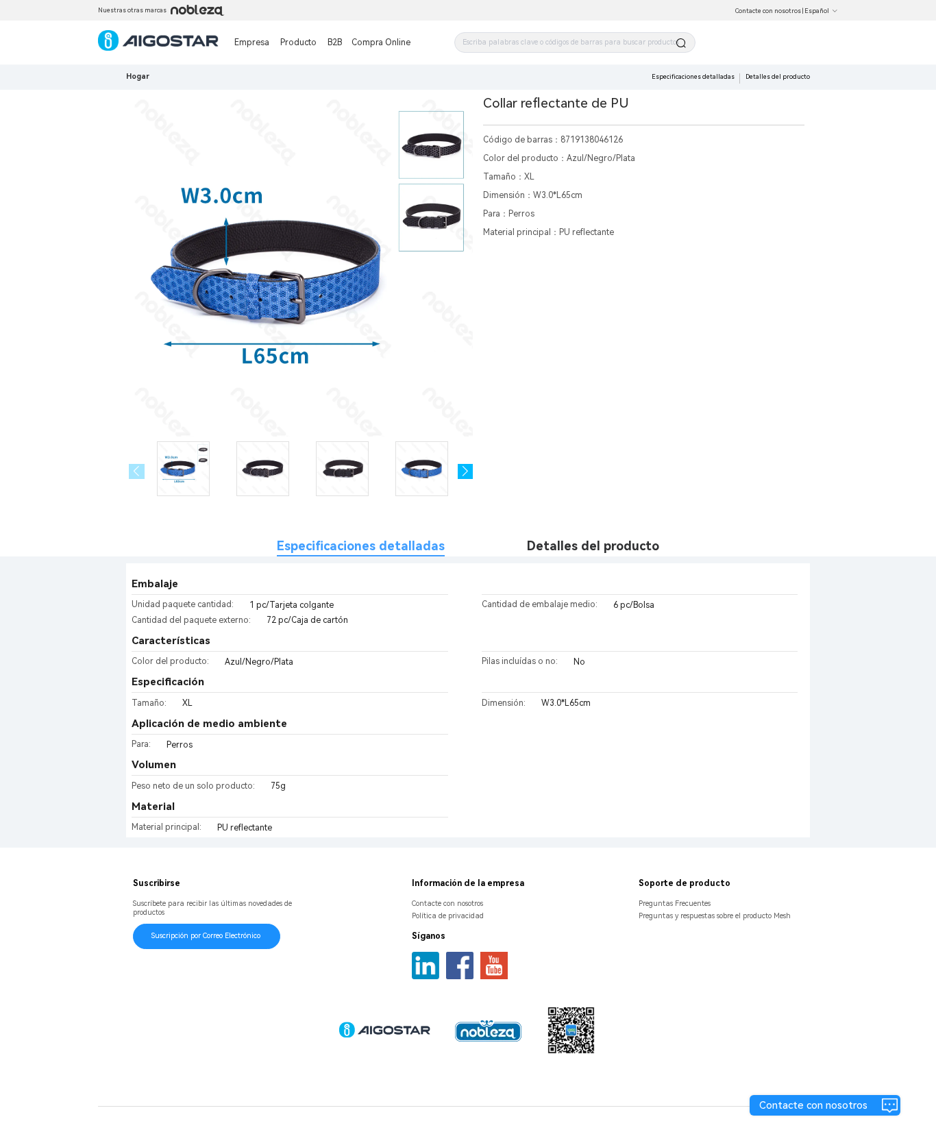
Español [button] (816, 11)
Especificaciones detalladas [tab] (361, 546)
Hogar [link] (137, 76)
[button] (465, 472)
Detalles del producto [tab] (593, 546)
